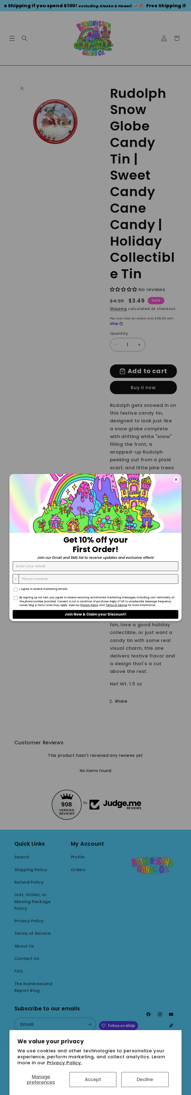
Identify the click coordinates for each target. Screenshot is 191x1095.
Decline (145, 1079)
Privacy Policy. (64, 1063)
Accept (93, 1079)
